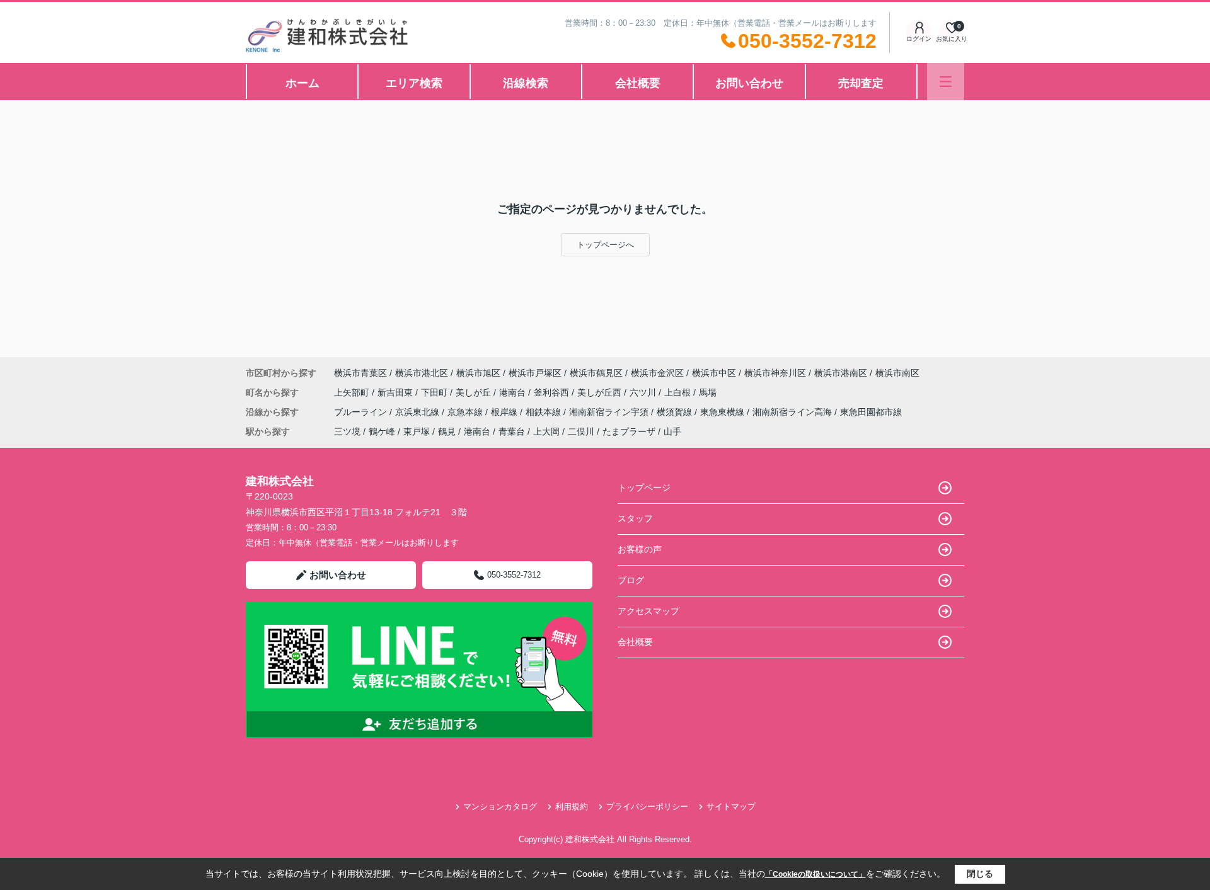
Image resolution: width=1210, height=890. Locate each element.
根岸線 (505, 412)
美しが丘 (474, 392)
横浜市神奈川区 (775, 373)
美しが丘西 (600, 392)
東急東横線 (723, 412)
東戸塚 (416, 431)
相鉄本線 (544, 412)
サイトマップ (731, 806)
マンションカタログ (500, 806)
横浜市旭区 (478, 373)
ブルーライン (361, 412)
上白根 (678, 392)
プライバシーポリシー (647, 806)
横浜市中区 (714, 373)
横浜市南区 (897, 373)
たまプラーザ (628, 431)
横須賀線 (675, 412)
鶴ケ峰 (382, 431)
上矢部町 (353, 392)
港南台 (513, 392)
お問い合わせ (749, 83)
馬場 (708, 392)
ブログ (631, 580)
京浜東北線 (418, 412)
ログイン (918, 38)
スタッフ (635, 518)
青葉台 (511, 431)
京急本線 (466, 412)
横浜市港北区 (421, 373)
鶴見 (447, 431)
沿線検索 (525, 83)
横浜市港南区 (840, 373)
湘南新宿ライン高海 (793, 412)
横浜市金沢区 (657, 373)
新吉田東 (396, 392)
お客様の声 (640, 549)
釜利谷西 (553, 392)
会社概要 (637, 83)
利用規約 (571, 806)
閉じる (980, 874)
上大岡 (546, 431)
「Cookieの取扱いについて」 (815, 874)
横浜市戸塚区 (535, 373)
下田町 (435, 392)
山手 (672, 431)
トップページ (644, 487)
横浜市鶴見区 (596, 373)
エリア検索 (414, 83)
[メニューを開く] (945, 81)
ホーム (302, 83)
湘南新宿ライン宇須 (610, 412)
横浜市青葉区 (360, 373)
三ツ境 (347, 431)
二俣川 (581, 431)
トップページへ (605, 244)
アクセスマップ (648, 611)
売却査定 (861, 83)
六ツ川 (644, 392)
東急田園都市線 (871, 412)
